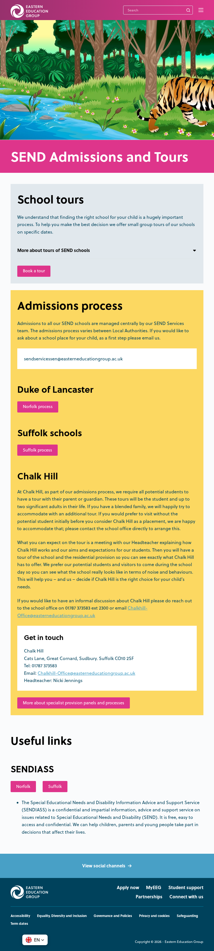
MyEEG (153, 888)
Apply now (128, 888)
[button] (35, 940)
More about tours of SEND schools (53, 250)
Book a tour (34, 271)
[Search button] (188, 10)
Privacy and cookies (154, 916)
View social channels (103, 865)
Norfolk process (38, 406)
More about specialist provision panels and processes (73, 703)
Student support (185, 888)
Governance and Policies (113, 916)
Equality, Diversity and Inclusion (62, 916)
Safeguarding (187, 916)
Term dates (19, 923)
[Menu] (200, 10)
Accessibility (20, 916)
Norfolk (23, 786)
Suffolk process (37, 450)
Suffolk (55, 786)
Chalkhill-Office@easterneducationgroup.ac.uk (86, 673)
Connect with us (186, 897)
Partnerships (149, 897)
